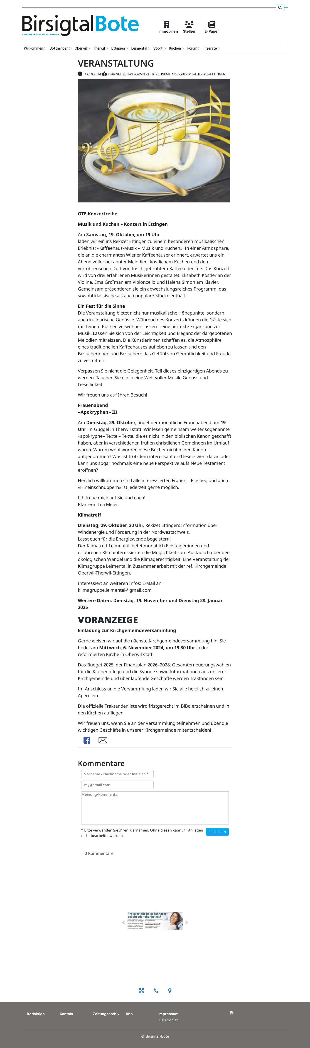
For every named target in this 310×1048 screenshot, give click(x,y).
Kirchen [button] (175, 48)
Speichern (217, 832)
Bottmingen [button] (58, 48)
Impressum (168, 1014)
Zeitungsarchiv (106, 1014)
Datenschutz (168, 1020)
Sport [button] (157, 48)
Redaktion (36, 1014)
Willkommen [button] (33, 48)
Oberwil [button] (81, 48)
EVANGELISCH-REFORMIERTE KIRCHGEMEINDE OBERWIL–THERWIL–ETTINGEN (167, 74)
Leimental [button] (139, 48)
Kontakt (66, 1014)
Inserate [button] (210, 48)
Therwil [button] (99, 48)
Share (86, 740)
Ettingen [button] (118, 48)
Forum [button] (192, 48)
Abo (129, 1014)
